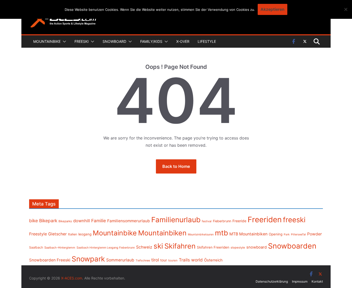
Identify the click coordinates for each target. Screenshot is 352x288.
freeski (294, 219)
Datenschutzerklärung (272, 281)
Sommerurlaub (120, 260)
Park (287, 234)
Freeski (81, 41)
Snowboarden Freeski (49, 260)
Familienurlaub (175, 219)
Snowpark (88, 258)
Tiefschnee (143, 260)
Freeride (239, 221)
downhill (81, 220)
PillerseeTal (298, 234)
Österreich (213, 260)
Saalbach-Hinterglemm (59, 247)
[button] (63, 41)
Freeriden (265, 219)
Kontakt (317, 281)
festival (207, 221)
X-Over (182, 41)
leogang (84, 234)
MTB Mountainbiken (248, 234)
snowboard (256, 247)
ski (158, 246)
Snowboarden (292, 246)
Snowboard (114, 41)
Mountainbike (47, 41)
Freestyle (38, 233)
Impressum (299, 281)
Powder (314, 234)
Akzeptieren (272, 9)
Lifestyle (207, 41)
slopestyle (238, 247)
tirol (155, 259)
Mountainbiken (162, 233)
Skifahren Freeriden (213, 247)
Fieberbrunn (222, 221)
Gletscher (57, 234)
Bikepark (48, 220)
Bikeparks (65, 221)
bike (33, 220)
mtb (221, 232)
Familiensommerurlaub (128, 220)
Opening (275, 234)
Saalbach (36, 247)
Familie (98, 220)
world (197, 259)
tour (163, 260)
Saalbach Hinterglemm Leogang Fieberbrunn (106, 247)
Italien (72, 234)
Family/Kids (151, 41)
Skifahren (180, 246)
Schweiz (144, 247)
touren (173, 260)
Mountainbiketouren (201, 234)
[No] (345, 9)
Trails (184, 259)
